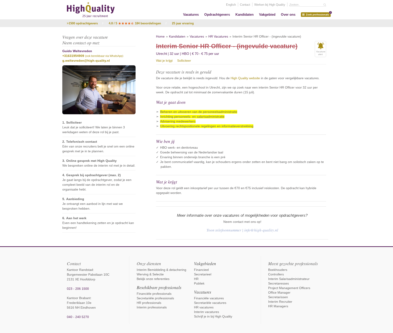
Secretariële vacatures (210, 303)
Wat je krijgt (164, 60)
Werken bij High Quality (269, 4)
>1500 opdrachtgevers (82, 23)
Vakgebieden (205, 263)
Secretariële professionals (155, 298)
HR (196, 279)
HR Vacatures (218, 36)
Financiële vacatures (209, 298)
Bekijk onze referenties (153, 279)
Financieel (201, 270)
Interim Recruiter (280, 301)
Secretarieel (202, 274)
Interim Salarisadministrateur (289, 279)
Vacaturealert (320, 53)
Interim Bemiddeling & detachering (161, 270)
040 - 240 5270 (78, 317)
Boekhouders (277, 270)
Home (160, 36)
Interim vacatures (206, 312)
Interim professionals (152, 307)
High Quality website (245, 78)
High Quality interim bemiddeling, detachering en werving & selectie (91, 10)
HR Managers (278, 306)
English (231, 4)
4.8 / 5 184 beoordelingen (135, 23)
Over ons (288, 14)
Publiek (199, 283)
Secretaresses (278, 283)
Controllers (276, 274)
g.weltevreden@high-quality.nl (86, 60)
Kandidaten (244, 14)
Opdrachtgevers (217, 14)
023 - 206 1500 (78, 288)
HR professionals (149, 303)
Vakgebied (267, 14)
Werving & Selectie (150, 274)
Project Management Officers (289, 288)
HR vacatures (204, 307)
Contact (245, 4)
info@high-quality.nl (261, 230)
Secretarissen (278, 297)
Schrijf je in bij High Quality (213, 316)
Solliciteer (184, 60)
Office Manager (279, 292)
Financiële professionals (154, 293)
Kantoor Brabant (79, 298)
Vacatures (191, 14)
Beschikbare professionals (159, 287)
